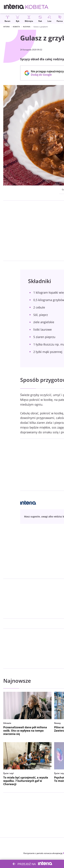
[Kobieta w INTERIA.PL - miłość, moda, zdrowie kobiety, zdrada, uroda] (36, 6)
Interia (6, 26)
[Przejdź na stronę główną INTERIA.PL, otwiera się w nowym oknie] (14, 6)
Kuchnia (26, 26)
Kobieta (16, 26)
